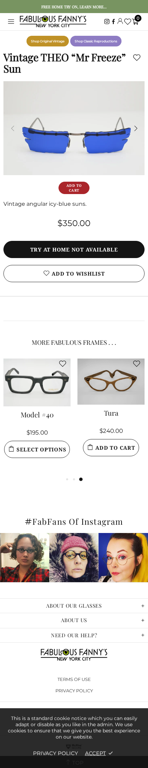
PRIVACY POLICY (74, 690)
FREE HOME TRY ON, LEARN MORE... (74, 6)
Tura (111, 413)
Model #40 (37, 415)
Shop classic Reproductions (96, 41)
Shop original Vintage (47, 41)
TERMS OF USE (74, 679)
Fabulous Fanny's (53, 22)
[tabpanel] (37, 417)
